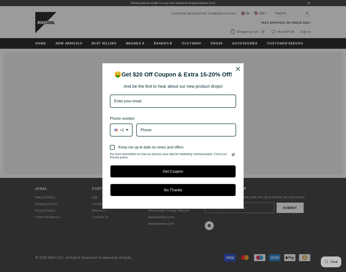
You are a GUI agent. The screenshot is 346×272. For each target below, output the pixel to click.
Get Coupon (173, 171)
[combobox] (121, 130)
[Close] (238, 69)
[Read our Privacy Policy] (233, 154)
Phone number (122, 118)
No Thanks (173, 190)
